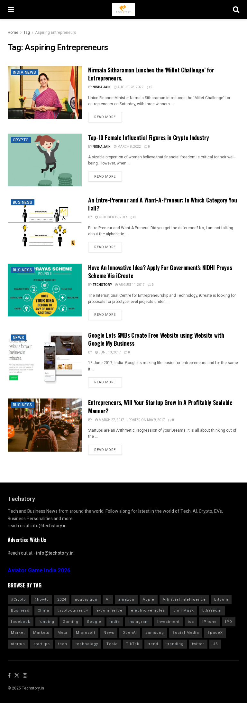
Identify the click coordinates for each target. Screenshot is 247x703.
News (18, 338)
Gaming (70, 621)
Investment (168, 621)
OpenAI (130, 632)
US (215, 644)
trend (153, 644)
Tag (26, 32)
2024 (61, 599)
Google (94, 621)
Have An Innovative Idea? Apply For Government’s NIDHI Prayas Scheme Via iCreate (160, 271)
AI (108, 599)
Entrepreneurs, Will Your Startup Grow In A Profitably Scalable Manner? (160, 406)
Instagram (138, 621)
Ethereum (212, 610)
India (115, 621)
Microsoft (85, 632)
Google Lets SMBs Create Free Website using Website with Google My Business (156, 339)
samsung (154, 632)
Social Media (185, 632)
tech (62, 644)
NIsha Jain (102, 87)
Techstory (102, 285)
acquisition (86, 599)
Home (13, 32)
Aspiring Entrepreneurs (55, 32)
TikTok (132, 644)
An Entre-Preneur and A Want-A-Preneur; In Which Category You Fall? (162, 204)
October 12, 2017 (112, 217)
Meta (63, 632)
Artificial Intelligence (184, 599)
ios (191, 621)
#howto (41, 599)
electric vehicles (148, 610)
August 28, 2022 (130, 87)
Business (22, 202)
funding (46, 621)
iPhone (209, 621)
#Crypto (18, 599)
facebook (20, 621)
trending (175, 644)
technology (87, 644)
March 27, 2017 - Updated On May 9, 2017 (131, 420)
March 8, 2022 (129, 147)
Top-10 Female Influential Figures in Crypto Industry (148, 137)
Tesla (112, 644)
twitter (198, 644)
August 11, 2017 (131, 285)
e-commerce (109, 610)
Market (18, 632)
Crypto (21, 140)
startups (41, 644)
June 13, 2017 (109, 352)
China (43, 610)
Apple (148, 599)
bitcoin (221, 599)
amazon (126, 599)
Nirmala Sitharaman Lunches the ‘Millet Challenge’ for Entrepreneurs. (151, 74)
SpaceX (215, 632)
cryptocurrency (73, 610)
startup (18, 644)
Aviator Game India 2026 (39, 571)
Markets (41, 632)
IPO (228, 621)
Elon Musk (183, 610)
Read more (105, 117)
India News (24, 72)
